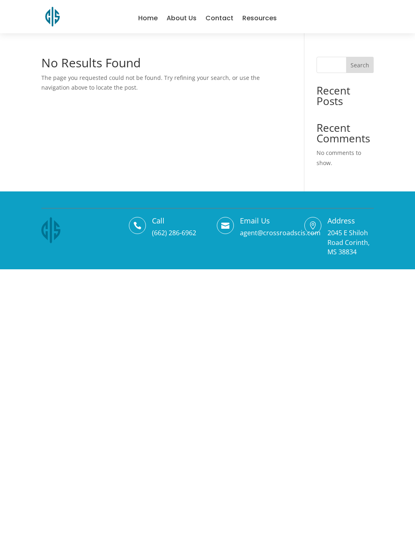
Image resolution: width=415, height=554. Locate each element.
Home (148, 18)
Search (360, 65)
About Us (182, 18)
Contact (219, 18)
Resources (259, 18)
